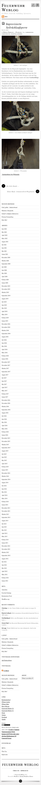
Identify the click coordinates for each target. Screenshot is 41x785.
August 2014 (5, 482)
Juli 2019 (4, 302)
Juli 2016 (4, 416)
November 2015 (6, 441)
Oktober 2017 (5, 368)
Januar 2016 (5, 435)
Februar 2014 (5, 501)
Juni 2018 (4, 343)
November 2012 (6, 549)
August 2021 (5, 242)
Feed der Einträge (6, 593)
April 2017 (4, 387)
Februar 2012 (5, 578)
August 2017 (5, 375)
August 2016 (5, 413)
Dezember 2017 (6, 362)
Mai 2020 (4, 273)
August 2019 (5, 299)
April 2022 (4, 235)
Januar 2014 (5, 505)
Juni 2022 (4, 229)
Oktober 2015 (5, 444)
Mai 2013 (4, 530)
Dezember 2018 (6, 324)
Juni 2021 (4, 248)
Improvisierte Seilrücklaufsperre (16, 25)
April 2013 (4, 533)
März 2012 (4, 574)
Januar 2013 (5, 543)
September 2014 (6, 479)
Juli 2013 (4, 524)
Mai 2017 (4, 384)
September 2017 (6, 371)
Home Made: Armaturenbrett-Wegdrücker (22, 191)
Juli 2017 (4, 378)
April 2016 (4, 425)
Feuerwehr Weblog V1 (8, 711)
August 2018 (5, 337)
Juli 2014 (4, 486)
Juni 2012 (4, 565)
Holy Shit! (4, 220)
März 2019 (4, 314)
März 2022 (4, 238)
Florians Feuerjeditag (7, 217)
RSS (6, 17)
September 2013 (6, 517)
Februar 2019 (5, 318)
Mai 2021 (4, 251)
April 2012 (4, 571)
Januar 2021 (5, 254)
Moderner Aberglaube (7, 210)
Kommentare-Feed (7, 596)
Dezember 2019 (6, 286)
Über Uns (4, 751)
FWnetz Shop (5, 704)
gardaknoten (29, 32)
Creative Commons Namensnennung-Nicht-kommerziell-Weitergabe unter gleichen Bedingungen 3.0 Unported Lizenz (10, 734)
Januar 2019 (5, 321)
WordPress (16, 776)
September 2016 (6, 410)
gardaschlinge (6, 34)
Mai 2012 (4, 568)
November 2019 (6, 289)
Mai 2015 (4, 460)
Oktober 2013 (5, 514)
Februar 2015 (5, 467)
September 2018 (6, 333)
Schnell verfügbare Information (10, 214)
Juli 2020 (4, 267)
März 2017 (4, 391)
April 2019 (4, 311)
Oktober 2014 (5, 476)
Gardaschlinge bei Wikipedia (10, 174)
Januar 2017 (5, 397)
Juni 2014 (4, 489)
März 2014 (4, 498)
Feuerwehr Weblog (13, 7)
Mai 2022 (4, 232)
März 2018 (4, 352)
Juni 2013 (4, 527)
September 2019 (6, 295)
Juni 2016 (4, 419)
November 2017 (6, 365)
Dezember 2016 (6, 400)
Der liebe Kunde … (11, 186)
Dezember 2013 (6, 508)
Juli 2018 (4, 340)
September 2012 (6, 555)
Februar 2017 (5, 394)
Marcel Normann (8, 32)
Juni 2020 (4, 270)
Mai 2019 (4, 308)
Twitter (4, 715)
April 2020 (4, 276)
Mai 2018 (4, 346)
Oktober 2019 (5, 292)
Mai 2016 (4, 422)
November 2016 (6, 403)
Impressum (5, 754)
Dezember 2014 (6, 473)
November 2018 (6, 327)
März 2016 (4, 429)
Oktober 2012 (5, 552)
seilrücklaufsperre (16, 34)
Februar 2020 (5, 279)
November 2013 (6, 511)
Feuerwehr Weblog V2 (8, 708)
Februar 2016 (5, 432)
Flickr (3, 713)
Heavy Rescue (5, 706)
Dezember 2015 (6, 438)
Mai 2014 (4, 492)
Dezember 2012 (6, 546)
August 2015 (5, 451)
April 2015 (4, 463)
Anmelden (4, 590)
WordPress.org (5, 599)
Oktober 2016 (5, 406)
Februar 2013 (5, 540)
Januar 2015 (5, 470)
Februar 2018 (5, 356)
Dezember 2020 (6, 257)
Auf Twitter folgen (7, 660)
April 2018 (4, 349)
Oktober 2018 (5, 330)
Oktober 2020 (5, 261)
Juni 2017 (4, 381)
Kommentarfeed (6, 700)
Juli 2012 (4, 562)
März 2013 (4, 536)
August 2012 (5, 559)
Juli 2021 (4, 245)
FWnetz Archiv (6, 702)
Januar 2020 (5, 283)
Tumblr (4, 719)
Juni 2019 (4, 305)
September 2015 (6, 448)
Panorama (19, 32)
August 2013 (5, 520)
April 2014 (4, 495)
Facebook (4, 717)
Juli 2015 (4, 454)
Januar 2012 (5, 581)
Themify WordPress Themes (26, 776)
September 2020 (6, 264)
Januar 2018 (5, 359)
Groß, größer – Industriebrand (9, 207)
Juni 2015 (4, 457)
